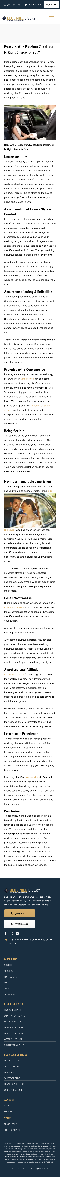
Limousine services (14, 674)
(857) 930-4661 (49, 1162)
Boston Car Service (14, 607)
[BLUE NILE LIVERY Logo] (19, 17)
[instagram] (11, 933)
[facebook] (5, 933)
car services (33, 777)
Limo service (27, 378)
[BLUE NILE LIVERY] (22, 889)
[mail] (17, 933)
